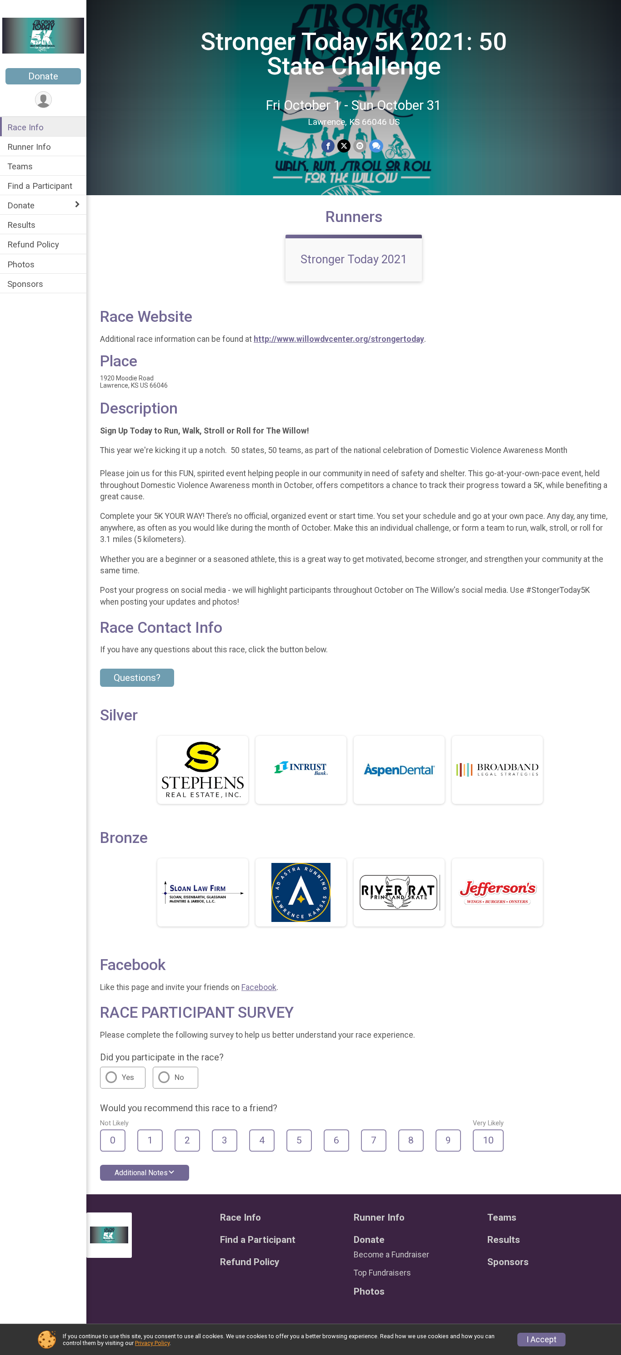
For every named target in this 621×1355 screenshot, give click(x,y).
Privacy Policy (152, 1343)
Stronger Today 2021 (353, 259)
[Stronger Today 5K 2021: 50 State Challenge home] (43, 35)
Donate (43, 76)
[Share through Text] (376, 146)
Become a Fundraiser (391, 1254)
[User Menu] (43, 99)
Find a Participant (39, 186)
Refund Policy (33, 244)
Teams (20, 166)
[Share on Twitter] (344, 146)
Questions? (137, 677)
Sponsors (25, 284)
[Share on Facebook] (328, 146)
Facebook (258, 987)
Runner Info (29, 147)
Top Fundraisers (382, 1272)
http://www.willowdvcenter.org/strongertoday (339, 339)
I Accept (541, 1339)
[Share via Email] (359, 146)
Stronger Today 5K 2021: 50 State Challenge (353, 53)
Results (21, 225)
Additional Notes (141, 1172)
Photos (21, 264)
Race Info (25, 127)
